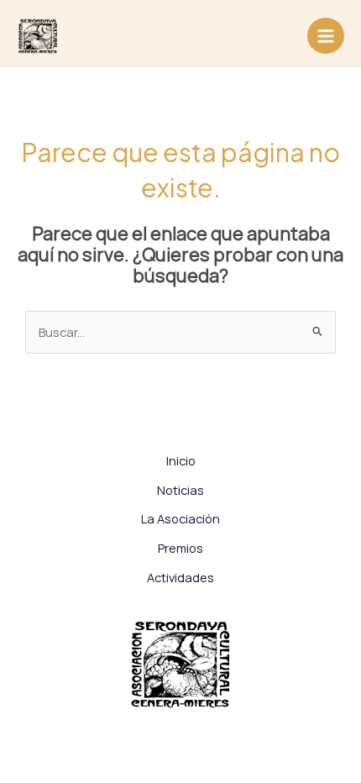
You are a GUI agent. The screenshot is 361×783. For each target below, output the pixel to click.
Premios (180, 547)
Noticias (180, 489)
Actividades (180, 577)
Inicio (181, 460)
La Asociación (180, 518)
